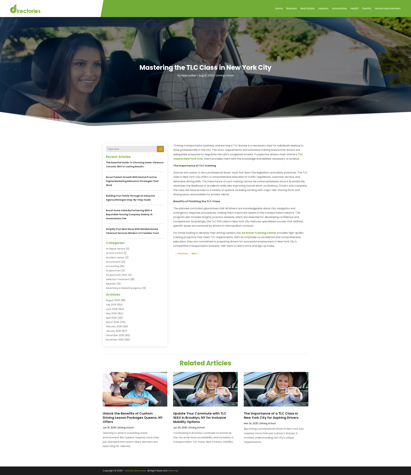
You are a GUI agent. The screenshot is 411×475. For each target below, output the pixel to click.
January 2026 (113, 331)
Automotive (339, 8)
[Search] (160, 149)
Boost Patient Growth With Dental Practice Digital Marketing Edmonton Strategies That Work (132, 181)
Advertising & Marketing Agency (124, 288)
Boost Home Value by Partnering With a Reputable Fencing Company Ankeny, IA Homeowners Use (129, 214)
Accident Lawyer (115, 257)
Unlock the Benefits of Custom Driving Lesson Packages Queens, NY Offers (133, 417)
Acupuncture (113, 270)
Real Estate (307, 8)
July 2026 (111, 304)
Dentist (366, 8)
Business (291, 8)
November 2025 (115, 339)
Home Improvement (388, 8)
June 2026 (112, 309)
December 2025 (115, 335)
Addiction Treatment (118, 279)
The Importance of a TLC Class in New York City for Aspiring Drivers (271, 415)
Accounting (112, 266)
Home (279, 8)
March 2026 (112, 322)
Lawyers (323, 8)
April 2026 (111, 317)
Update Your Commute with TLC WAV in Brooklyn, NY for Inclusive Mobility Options (199, 417)
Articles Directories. (136, 470)
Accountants (113, 261)
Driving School (225, 75)
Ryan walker (189, 75)
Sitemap (173, 470)
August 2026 (113, 300)
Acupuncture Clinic (116, 274)
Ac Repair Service (115, 248)
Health (354, 8)
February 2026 (114, 326)
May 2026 (111, 313)
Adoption (111, 283)
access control (114, 253)
